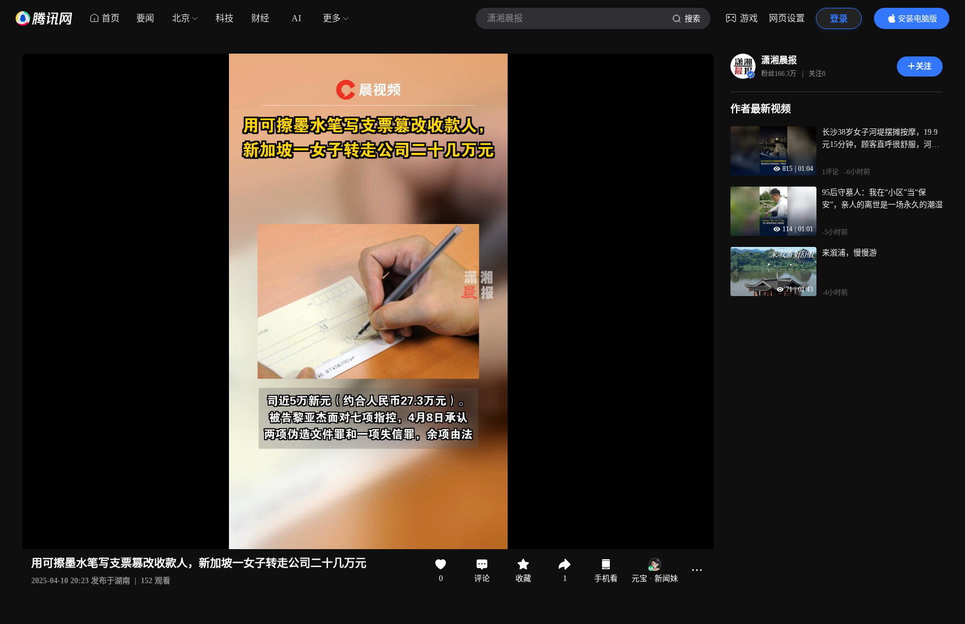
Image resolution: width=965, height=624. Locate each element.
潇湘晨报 (779, 60)
